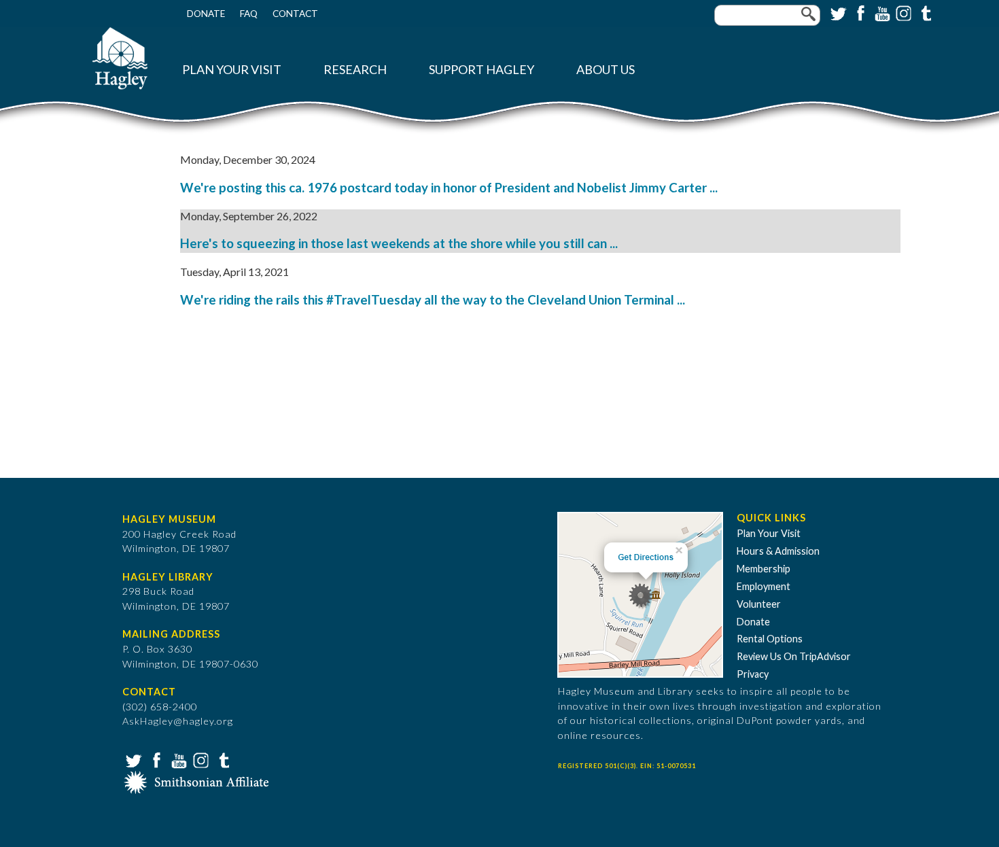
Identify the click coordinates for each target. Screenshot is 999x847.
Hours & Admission (778, 551)
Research (355, 70)
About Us (605, 70)
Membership (763, 568)
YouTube (881, 12)
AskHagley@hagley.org (177, 721)
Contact (295, 13)
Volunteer (759, 604)
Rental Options (770, 638)
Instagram (902, 12)
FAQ (249, 13)
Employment (763, 586)
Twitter (837, 12)
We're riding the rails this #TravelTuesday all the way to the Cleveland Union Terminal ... (432, 299)
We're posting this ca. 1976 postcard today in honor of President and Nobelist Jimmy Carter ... (449, 187)
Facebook (859, 12)
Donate (206, 13)
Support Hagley (481, 70)
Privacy (753, 674)
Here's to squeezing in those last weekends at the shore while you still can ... (399, 243)
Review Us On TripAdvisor (794, 656)
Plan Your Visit (231, 70)
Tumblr (924, 12)
